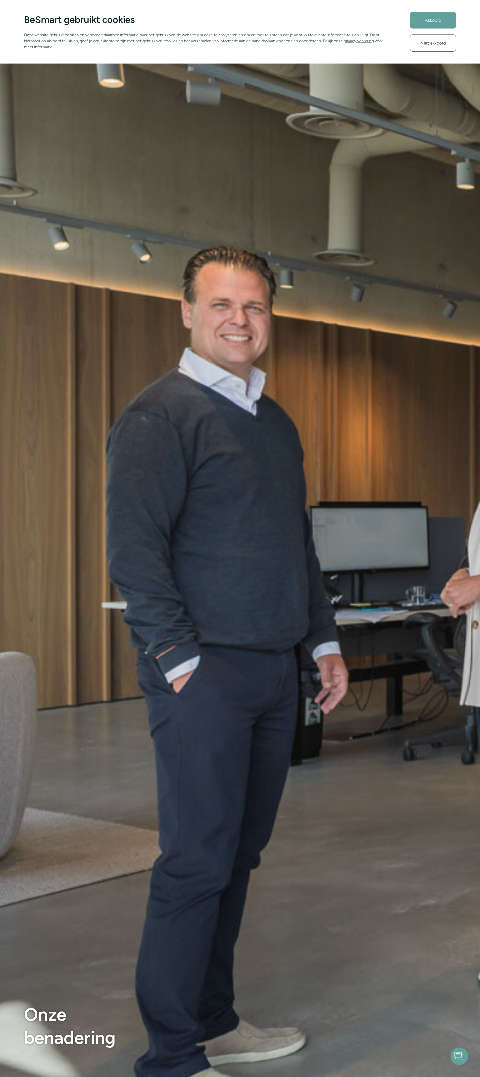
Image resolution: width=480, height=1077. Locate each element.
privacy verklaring (359, 41)
